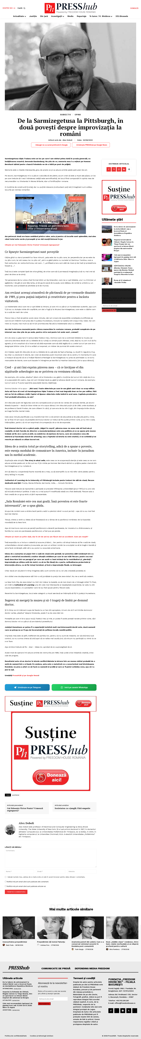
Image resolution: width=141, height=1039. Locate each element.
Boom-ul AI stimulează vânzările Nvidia (122, 281)
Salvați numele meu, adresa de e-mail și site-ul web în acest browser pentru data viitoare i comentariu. (46, 877)
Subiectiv (65, 115)
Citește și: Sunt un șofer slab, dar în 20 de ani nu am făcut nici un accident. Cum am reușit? (46, 537)
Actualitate (7, 1000)
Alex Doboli (67, 140)
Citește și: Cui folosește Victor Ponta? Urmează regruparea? (32, 245)
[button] (22, 8)
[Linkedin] (124, 169)
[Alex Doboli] (10, 829)
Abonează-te (108, 310)
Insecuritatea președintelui (15, 942)
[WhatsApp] (119, 169)
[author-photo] (4, 945)
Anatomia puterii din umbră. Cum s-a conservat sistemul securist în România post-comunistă (88, 944)
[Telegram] (122, 1010)
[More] (129, 169)
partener (15, 795)
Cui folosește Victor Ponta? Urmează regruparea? (25, 809)
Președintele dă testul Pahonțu (51, 942)
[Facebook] (109, 169)
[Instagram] (116, 1010)
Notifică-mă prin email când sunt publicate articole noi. (26, 886)
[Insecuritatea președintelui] (19, 927)
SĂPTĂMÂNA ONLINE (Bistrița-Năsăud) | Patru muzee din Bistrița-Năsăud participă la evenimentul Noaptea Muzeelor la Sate (124, 270)
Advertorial (7, 1010)
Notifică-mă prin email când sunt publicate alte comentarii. (28, 882)
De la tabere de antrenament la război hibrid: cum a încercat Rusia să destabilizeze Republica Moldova (125, 231)
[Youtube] (134, 1010)
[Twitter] (114, 169)
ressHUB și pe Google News (26, 675)
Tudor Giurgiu (79, 949)
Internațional (8, 988)
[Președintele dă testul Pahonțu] (53, 927)
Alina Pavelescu (114, 949)
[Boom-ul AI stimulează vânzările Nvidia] (107, 281)
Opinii (78, 115)
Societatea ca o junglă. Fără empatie (72, 808)
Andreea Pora (44, 945)
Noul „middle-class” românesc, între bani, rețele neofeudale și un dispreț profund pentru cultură (122, 944)
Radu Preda (9, 945)
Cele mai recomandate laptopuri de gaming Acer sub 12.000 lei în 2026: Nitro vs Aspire (125, 258)
